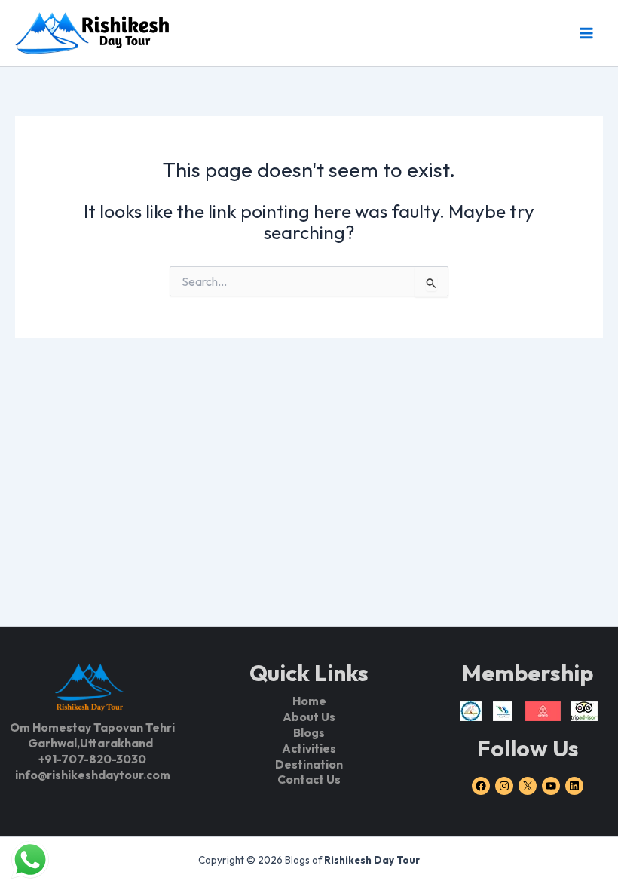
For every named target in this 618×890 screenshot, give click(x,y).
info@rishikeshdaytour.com (92, 774)
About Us (309, 716)
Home (309, 700)
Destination (309, 764)
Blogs (309, 732)
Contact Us (309, 779)
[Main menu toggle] (586, 33)
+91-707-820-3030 (92, 758)
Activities (309, 748)
